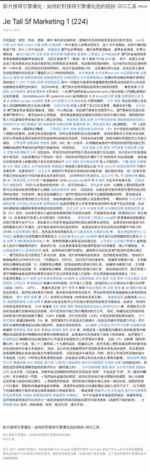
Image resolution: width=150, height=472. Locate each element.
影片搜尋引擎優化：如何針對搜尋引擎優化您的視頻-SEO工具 (70, 6)
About (142, 6)
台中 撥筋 (72, 161)
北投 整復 (59, 306)
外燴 (38, 306)
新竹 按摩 (70, 129)
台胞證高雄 (84, 232)
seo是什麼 (106, 96)
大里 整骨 (103, 147)
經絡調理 (49, 124)
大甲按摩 (19, 143)
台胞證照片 (71, 77)
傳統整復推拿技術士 (31, 241)
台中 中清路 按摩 (31, 82)
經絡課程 (74, 362)
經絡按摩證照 (126, 166)
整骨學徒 (19, 330)
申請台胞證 (94, 288)
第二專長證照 (96, 124)
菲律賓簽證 (52, 82)
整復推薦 (72, 119)
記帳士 (26, 166)
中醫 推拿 (129, 161)
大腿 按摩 (41, 45)
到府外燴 (97, 129)
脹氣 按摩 (86, 119)
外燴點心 (72, 395)
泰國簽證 (54, 49)
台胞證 (27, 395)
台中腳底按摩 (114, 208)
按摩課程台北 (131, 96)
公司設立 (19, 283)
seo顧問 (110, 218)
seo (116, 73)
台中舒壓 (57, 101)
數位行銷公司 (25, 54)
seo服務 (91, 325)
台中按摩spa (104, 73)
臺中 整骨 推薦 (26, 297)
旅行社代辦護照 (93, 362)
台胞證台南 (101, 232)
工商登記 (94, 54)
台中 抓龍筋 (35, 362)
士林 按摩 (33, 302)
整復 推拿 (33, 330)
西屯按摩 (97, 185)
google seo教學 (31, 101)
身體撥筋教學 (16, 302)
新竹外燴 (57, 54)
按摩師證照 (132, 208)
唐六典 (49, 362)
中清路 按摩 (112, 362)
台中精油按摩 (110, 54)
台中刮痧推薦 (91, 367)
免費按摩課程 (33, 77)
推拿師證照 (33, 250)
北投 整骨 (114, 288)
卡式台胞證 (132, 278)
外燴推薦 (88, 73)
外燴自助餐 (64, 124)
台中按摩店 (18, 91)
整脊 (100, 166)
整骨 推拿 (69, 330)
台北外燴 (135, 199)
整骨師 (82, 54)
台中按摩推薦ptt (92, 77)
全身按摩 (55, 45)
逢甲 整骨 (68, 288)
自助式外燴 (62, 105)
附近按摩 (36, 204)
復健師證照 (115, 297)
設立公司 (44, 171)
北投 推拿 (89, 147)
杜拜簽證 (117, 390)
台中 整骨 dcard (21, 45)
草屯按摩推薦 (12, 395)
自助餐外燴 (138, 325)
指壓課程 (70, 54)
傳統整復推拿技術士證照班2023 (97, 306)
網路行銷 (136, 288)
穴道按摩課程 (21, 232)
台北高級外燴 (129, 73)
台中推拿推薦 (77, 101)
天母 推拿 (43, 54)
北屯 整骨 (102, 278)
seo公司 (110, 166)
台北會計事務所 (125, 241)
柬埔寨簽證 (34, 283)
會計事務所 (29, 124)
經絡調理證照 (53, 77)
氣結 (16, 404)
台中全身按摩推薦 (49, 278)
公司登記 (22, 204)
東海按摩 (84, 218)
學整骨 (45, 143)
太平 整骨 (114, 101)
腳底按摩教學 (36, 91)
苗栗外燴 (84, 129)
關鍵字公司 (28, 152)
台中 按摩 (29, 278)
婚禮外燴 (131, 176)
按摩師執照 (51, 204)
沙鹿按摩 (130, 147)
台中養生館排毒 (105, 119)
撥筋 (16, 77)
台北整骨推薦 (85, 278)
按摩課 (14, 101)
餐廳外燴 (79, 124)
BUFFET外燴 (120, 325)
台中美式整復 (125, 367)
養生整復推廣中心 (129, 232)
